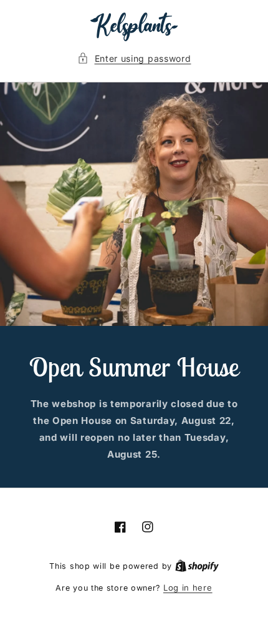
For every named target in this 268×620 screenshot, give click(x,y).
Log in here (188, 588)
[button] (134, 58)
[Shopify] (197, 566)
